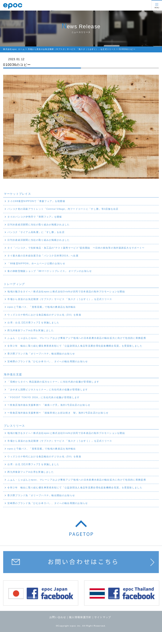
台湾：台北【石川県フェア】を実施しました (33, 322)
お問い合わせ (57, 617)
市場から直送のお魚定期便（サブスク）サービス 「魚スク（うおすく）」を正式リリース (59, 299)
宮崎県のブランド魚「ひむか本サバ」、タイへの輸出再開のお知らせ (47, 361)
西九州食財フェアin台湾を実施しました (30, 330)
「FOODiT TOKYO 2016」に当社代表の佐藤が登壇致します (43, 397)
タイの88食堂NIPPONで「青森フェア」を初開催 (36, 201)
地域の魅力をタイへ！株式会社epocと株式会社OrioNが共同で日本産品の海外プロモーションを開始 (66, 291)
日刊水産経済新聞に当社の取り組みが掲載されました (38, 224)
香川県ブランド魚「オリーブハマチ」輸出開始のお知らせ (41, 353)
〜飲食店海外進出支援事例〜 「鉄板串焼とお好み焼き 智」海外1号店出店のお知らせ (57, 412)
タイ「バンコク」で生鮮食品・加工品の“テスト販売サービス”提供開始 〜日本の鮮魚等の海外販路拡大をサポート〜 (75, 248)
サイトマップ (102, 617)
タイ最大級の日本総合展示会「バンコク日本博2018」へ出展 (42, 255)
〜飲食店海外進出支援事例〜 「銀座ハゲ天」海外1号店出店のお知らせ (48, 405)
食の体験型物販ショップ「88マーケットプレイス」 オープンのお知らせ (49, 271)
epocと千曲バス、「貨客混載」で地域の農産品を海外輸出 (41, 307)
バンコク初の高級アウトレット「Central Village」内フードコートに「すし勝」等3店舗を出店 (62, 209)
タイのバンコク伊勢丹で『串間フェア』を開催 (34, 216)
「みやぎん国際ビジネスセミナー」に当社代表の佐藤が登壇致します (47, 389)
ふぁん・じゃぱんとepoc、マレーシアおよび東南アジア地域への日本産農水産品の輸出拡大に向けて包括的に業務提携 (76, 338)
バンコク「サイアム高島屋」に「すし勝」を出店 (36, 232)
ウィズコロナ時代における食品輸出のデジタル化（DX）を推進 (44, 314)
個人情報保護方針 (80, 617)
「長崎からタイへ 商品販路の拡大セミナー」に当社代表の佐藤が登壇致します (53, 381)
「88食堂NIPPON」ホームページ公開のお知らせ (36, 263)
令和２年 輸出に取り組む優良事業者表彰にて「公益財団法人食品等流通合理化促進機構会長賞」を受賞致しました (74, 346)
